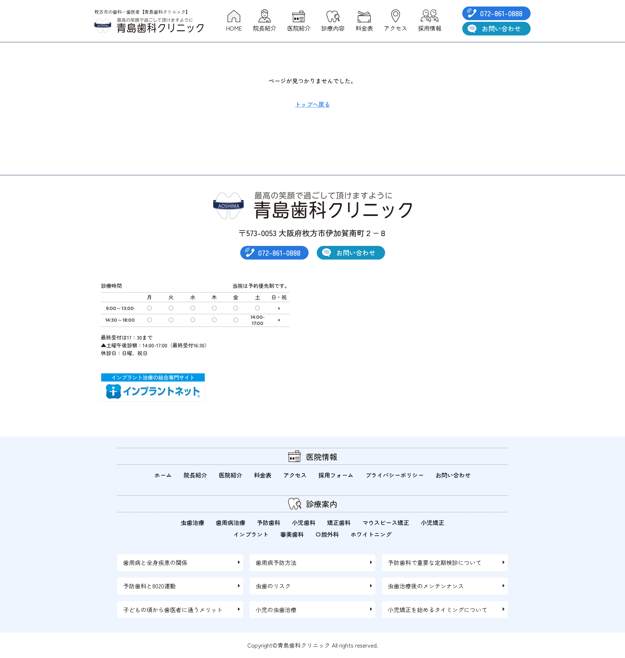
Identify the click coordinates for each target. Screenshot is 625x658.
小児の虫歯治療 (276, 609)
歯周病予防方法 (276, 562)
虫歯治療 (192, 522)
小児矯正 (432, 522)
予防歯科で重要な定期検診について (434, 562)
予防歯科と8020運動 (149, 586)
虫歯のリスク (273, 586)
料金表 (262, 475)
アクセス (295, 475)
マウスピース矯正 (385, 522)
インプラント (251, 534)
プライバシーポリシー (394, 475)
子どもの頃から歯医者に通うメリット (173, 609)
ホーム (163, 475)
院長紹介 (195, 475)
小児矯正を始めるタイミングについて (437, 609)
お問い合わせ (501, 28)
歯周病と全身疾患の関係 (155, 562)
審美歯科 (292, 534)
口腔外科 (327, 534)
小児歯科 (303, 522)
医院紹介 (230, 475)
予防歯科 (268, 522)
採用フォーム (336, 475)
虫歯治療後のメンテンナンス (426, 586)
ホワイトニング (371, 534)
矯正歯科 (339, 522)
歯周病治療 (230, 522)
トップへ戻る (312, 104)
